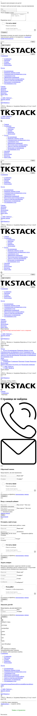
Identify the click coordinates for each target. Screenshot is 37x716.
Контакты (3, 93)
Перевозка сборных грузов (12, 72)
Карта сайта (4, 94)
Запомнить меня (7, 511)
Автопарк (3, 88)
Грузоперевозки (8, 71)
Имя (18, 609)
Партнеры (7, 60)
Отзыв (18, 539)
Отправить (4, 32)
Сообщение (19, 582)
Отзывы (6, 62)
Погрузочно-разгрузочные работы (14, 79)
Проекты (3, 89)
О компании (4, 56)
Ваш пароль (21, 508)
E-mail (19, 578)
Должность (20, 531)
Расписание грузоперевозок (12, 82)
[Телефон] (9, 11)
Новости (3, 364)
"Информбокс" (5, 704)
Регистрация (4, 516)
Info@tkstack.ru (5, 102)
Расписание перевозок (28, 364)
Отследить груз (16, 364)
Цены (2, 358)
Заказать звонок (5, 99)
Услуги (3, 68)
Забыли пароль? (5, 513)
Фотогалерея (8, 65)
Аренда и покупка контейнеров (13, 80)
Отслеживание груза (10, 83)
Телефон (20, 479)
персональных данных (22, 494)
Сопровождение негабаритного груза (15, 74)
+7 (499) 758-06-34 (6, 98)
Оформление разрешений (11, 77)
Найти (33, 41)
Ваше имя (20, 475)
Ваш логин (20, 505)
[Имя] (9, 9)
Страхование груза (9, 75)
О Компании (4, 360)
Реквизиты (7, 63)
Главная (3, 86)
